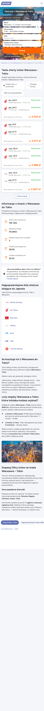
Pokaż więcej (22, 196)
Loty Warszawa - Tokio (9, 529)
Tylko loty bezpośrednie (13, 93)
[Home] (6, 3)
